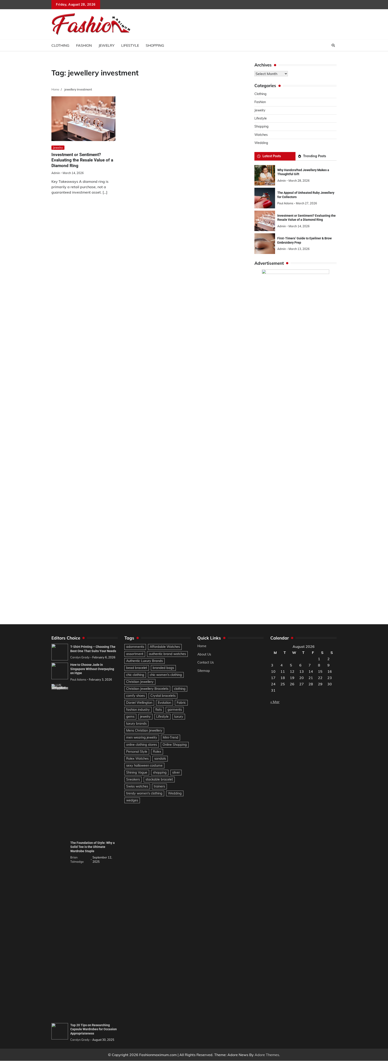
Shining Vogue (136, 772)
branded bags (163, 668)
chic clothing (135, 675)
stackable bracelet (159, 779)
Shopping (155, 45)
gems (130, 717)
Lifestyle (130, 45)
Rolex (157, 752)
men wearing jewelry (141, 737)
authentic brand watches (167, 654)
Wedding (261, 143)
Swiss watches (137, 786)
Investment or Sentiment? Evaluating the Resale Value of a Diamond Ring (82, 160)
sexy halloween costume (144, 765)
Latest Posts (271, 156)
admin (55, 173)
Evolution (164, 703)
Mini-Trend (170, 737)
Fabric (181, 703)
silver (176, 772)
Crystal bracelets (163, 696)
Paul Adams (285, 203)
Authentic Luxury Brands (144, 661)
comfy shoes (135, 696)
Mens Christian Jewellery (144, 730)
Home (201, 646)
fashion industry (138, 710)
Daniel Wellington (139, 703)
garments (175, 710)
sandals (160, 759)
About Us (204, 654)
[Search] (333, 45)
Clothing (60, 45)
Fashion (84, 45)
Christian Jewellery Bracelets (147, 689)
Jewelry (107, 45)
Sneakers (133, 779)
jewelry (145, 717)
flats (158, 710)
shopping (160, 772)
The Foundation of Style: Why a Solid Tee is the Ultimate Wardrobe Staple (92, 847)
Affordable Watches (165, 647)
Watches (261, 135)
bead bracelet (136, 668)
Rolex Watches (137, 759)
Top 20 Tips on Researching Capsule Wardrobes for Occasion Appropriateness (93, 1029)
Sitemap (203, 671)
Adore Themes (267, 1054)
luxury (178, 717)
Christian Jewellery (140, 682)
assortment (134, 654)
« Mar (275, 701)
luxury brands (136, 723)
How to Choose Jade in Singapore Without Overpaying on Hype (92, 669)
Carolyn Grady (80, 657)
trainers (159, 786)
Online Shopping (175, 745)
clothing (179, 689)
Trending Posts (314, 156)
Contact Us (205, 662)
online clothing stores (141, 745)
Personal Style (136, 752)
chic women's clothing (166, 675)
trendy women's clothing (144, 793)
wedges (132, 800)
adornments (135, 647)
